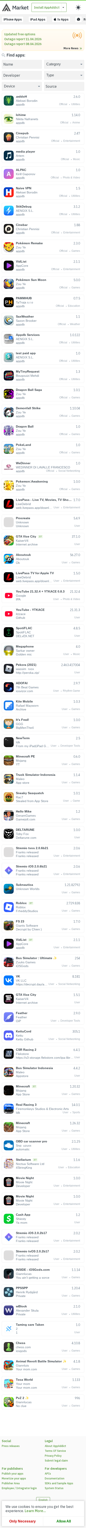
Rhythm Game (71, 691)
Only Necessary (22, 1521)
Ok (18, 562)
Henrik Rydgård (27, 1292)
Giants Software (27, 925)
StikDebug (24, 206)
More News (71, 48)
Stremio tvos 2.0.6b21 (32, 848)
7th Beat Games (27, 687)
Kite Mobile (24, 701)
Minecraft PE (25, 756)
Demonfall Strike (28, 408)
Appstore (22, 1075)
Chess (20, 1342)
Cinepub (22, 133)
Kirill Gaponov (25, 174)
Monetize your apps (14, 1478)
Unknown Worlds (27, 888)
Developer (23, 1185)
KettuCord (23, 1031)
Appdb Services (28, 334)
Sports (76, 1112)
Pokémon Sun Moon (31, 279)
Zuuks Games (26, 962)
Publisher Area (11, 1483)
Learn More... (35, 1511)
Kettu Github (24, 1039)
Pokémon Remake (29, 243)
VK (18, 976)
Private (21, 1295)
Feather (21, 1013)
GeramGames (26, 815)
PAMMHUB (24, 298)
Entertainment (71, 141)
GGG (19, 723)
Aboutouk (23, 554)
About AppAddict (55, 1446)
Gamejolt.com (25, 819)
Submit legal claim (56, 1460)
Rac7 (19, 797)
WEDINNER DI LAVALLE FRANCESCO (43, 467)
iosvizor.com (24, 691)
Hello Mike (24, 811)
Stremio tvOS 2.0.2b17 (32, 1251)
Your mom (23, 1383)
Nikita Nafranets (27, 119)
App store (22, 782)
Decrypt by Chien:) (29, 929)
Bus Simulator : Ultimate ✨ (36, 958)
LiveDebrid (23, 504)
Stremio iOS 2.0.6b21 (31, 866)
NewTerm (23, 738)
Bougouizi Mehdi (27, 375)
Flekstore (22, 1053)
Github (20, 617)
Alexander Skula (27, 1310)
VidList (21, 261)
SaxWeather (25, 316)
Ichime (21, 114)
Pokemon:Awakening (32, 481)
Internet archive (27, 544)
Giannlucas (24, 1273)
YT (18, 764)
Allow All (63, 1521)
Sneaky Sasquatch (30, 793)
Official (63, 104)
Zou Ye (21, 247)
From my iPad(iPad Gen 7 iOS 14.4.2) (33, 746)
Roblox (21, 903)
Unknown (22, 522)
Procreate (23, 518)
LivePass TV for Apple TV (35, 573)
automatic (23, 1149)
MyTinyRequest (27, 371)
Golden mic (24, 654)
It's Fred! (22, 719)
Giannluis (22, 1365)
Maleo (20, 778)
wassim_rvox (25, 668)
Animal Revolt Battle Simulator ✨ (41, 1361)
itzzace (21, 613)
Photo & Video (71, 177)
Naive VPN (23, 188)
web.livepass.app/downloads (35, 507)
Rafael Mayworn (27, 705)
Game (76, 801)
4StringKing (24, 1167)
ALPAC (21, 169)
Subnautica (24, 884)
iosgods (21, 1350)
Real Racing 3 (26, 1104)
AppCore (22, 265)
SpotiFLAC (24, 628)
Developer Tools (70, 746)
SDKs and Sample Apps (59, 1483)
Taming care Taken (30, 1324)
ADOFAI (22, 683)
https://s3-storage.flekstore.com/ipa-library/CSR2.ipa (45, 1057)
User (56, 507)
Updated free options (19, 34)
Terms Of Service (55, 1450)
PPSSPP (22, 1287)
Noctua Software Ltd (30, 1163)
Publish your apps (12, 1473)
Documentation (54, 1478)
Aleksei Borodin (26, 100)
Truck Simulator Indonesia (35, 774)
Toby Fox (22, 833)
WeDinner (23, 463)
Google (21, 595)
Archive (21, 709)
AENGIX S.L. (25, 210)
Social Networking (69, 471)
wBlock (21, 1306)
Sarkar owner (25, 650)
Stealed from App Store (32, 801)
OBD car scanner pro (31, 1141)
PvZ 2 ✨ (22, 1397)
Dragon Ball (25, 426)
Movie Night (25, 1178)
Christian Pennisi (27, 137)
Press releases (11, 1446)
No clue (21, 1405)
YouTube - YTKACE (30, 609)
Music (76, 159)
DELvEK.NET (25, 636)
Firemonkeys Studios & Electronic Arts (42, 1108)
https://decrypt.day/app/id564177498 (32, 984)
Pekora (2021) (26, 664)
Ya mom (21, 1222)
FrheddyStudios (27, 911)
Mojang (21, 760)
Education (74, 306)
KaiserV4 (22, 540)
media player (25, 151)
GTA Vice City (26, 536)
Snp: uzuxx (23, 1145)
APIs (48, 1473)
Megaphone (25, 646)
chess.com (23, 1347)
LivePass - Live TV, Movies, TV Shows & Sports (44, 499)
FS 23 (20, 921)
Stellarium (23, 1159)
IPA (18, 599)
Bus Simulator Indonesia (34, 1068)
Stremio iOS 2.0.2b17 (31, 1233)
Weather (75, 324)
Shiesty (21, 1218)
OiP (18, 1020)
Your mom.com (26, 1369)
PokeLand (23, 444)
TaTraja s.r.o (24, 302)
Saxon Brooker (26, 320)
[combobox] (64, 64)
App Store (23, 1094)
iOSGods (22, 966)
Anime (76, 122)
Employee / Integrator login (19, 1488)
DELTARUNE (25, 829)
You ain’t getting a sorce (32, 1277)
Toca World (24, 1379)
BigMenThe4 (25, 727)
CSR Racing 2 (26, 1049)
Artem (20, 155)
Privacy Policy (53, 1455)
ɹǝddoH (21, 96)
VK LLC (21, 980)
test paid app (26, 353)
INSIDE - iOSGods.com (33, 1269)
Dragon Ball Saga (29, 389)
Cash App (23, 1214)
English (43, 1499)
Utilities (75, 104)
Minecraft (23, 1086)
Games (75, 251)
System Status (54, 1488)
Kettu (19, 1035)
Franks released (27, 852)
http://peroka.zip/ (27, 672)
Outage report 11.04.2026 (22, 39)
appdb (20, 104)
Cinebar (22, 224)
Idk (18, 742)
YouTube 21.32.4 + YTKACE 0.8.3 (40, 591)
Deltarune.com (26, 837)
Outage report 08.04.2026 (22, 44)
